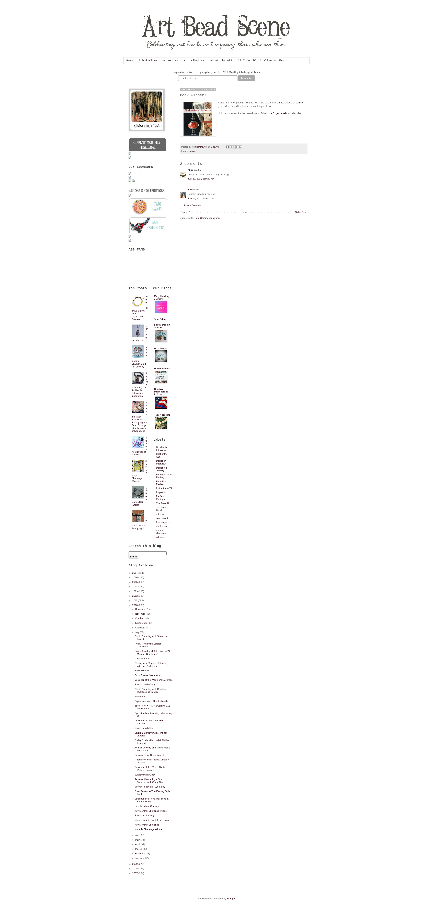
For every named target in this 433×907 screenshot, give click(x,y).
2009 (135, 864)
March (139, 849)
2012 (135, 595)
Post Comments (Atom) (207, 218)
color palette (162, 518)
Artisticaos (160, 348)
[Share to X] (234, 147)
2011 (135, 600)
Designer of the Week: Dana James (153, 679)
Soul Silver (160, 319)
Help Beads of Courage (146, 806)
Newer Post (187, 212)
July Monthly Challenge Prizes (150, 810)
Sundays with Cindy (144, 684)
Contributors (194, 60)
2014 (135, 586)
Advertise (170, 60)
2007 (135, 873)
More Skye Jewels (276, 113)
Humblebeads (162, 368)
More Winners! (142, 658)
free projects (162, 522)
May (137, 839)
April (138, 844)
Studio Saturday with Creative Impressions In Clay (150, 690)
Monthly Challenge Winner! (148, 829)
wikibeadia (161, 537)
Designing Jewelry (161, 469)
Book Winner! (141, 670)
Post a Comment (193, 205)
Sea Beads (140, 696)
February (140, 853)
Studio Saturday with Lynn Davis (151, 820)
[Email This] (227, 147)
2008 (135, 868)
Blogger (231, 898)
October (139, 618)
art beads (161, 514)
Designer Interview (161, 462)
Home (129, 60)
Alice (190, 170)
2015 (135, 582)
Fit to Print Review (161, 483)
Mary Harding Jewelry (161, 297)
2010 (135, 605)
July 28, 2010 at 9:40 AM (201, 198)
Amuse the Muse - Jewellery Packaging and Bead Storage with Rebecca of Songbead (140, 416)
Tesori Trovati (162, 414)
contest (192, 151)
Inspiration (161, 492)
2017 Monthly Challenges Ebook (262, 60)
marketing (161, 526)
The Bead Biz (163, 503)
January (139, 858)
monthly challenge (161, 531)
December (141, 609)
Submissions (148, 60)
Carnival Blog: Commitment (149, 755)
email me (298, 102)
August (139, 627)
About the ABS (221, 60)
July (137, 632)
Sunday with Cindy (144, 815)
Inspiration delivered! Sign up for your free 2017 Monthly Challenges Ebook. (217, 72)
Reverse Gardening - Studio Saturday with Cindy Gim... (149, 780)
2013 (135, 591)
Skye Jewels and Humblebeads (151, 701)
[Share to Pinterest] (240, 147)
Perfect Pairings (160, 497)
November (141, 613)
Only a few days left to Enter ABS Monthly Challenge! (152, 652)
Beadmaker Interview (162, 448)
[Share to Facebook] (237, 147)
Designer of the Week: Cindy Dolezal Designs (149, 768)
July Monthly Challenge (146, 824)
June (138, 835)
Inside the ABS (164, 488)
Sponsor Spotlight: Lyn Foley (149, 786)
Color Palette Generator (147, 675)
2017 (135, 572)
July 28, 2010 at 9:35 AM (201, 178)
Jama (280, 102)
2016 (135, 577)
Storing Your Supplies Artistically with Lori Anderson (151, 664)
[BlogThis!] (230, 147)
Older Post (300, 212)
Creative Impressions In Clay (161, 392)
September (141, 623)
